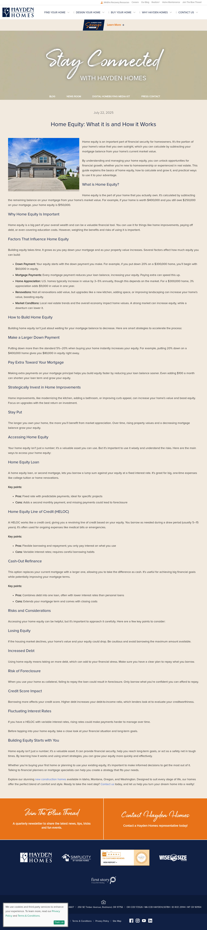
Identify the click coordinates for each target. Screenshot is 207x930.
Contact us (107, 784)
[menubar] (124, 12)
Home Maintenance (171, 2)
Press (150, 96)
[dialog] (35, 915)
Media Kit (111, 96)
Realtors (156, 2)
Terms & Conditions (82, 921)
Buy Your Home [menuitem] (121, 12)
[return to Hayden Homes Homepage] (36, 861)
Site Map (117, 921)
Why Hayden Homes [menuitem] (155, 12)
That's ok (59, 922)
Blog (52, 96)
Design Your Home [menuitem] (88, 12)
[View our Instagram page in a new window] (138, 921)
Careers (135, 2)
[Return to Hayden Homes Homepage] (18, 12)
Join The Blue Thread (191, 2)
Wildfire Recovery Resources (116, 2)
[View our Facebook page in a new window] (131, 921)
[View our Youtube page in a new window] (144, 921)
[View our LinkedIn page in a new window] (150, 921)
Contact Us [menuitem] (186, 12)
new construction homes (50, 779)
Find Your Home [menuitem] (54, 12)
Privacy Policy (102, 921)
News (74, 96)
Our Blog (145, 2)
